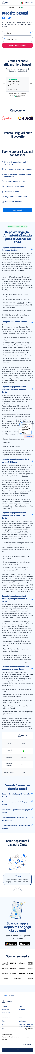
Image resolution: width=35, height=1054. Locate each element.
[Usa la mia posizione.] (30, 33)
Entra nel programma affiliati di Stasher (26, 1025)
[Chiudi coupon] (32, 423)
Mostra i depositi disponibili (17, 45)
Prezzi (21, 1018)
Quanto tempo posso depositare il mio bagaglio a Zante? (15, 819)
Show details (27, 1044)
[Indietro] (15, 889)
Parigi (21, 1006)
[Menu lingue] (22, 3)
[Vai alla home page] (6, 2)
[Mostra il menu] (32, 3)
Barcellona (5, 1009)
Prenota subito (17, 210)
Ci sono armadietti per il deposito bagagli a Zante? (16, 827)
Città (6, 995)
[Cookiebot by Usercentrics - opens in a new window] (25, 1029)
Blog (3, 1024)
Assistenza (22, 1021)
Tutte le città (6, 1013)
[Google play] (11, 944)
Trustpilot (20, 270)
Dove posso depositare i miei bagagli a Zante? (15, 803)
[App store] (24, 944)
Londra (4, 1006)
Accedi (26, 2)
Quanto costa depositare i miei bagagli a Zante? (16, 811)
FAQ (3, 1021)
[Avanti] (20, 889)
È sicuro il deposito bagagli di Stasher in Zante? (16, 795)
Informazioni (6, 1018)
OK (18, 1050)
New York (22, 1009)
